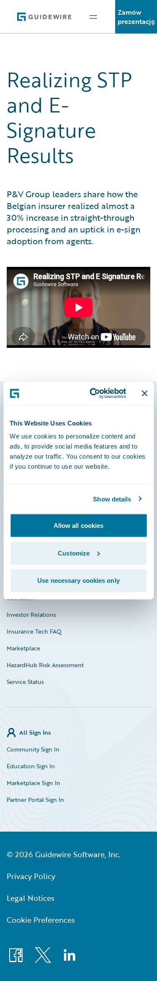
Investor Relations (31, 614)
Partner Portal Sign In (35, 799)
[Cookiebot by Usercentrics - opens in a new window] (93, 393)
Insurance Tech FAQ (34, 631)
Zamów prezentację (136, 16)
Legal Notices (30, 897)
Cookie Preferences (41, 919)
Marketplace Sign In (33, 782)
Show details (112, 498)
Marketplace (23, 648)
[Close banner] (144, 393)
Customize (74, 552)
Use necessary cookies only (78, 580)
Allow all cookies (79, 525)
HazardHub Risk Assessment (45, 664)
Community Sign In (33, 749)
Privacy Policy (31, 876)
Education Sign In (31, 766)
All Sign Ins (35, 732)
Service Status (25, 681)
